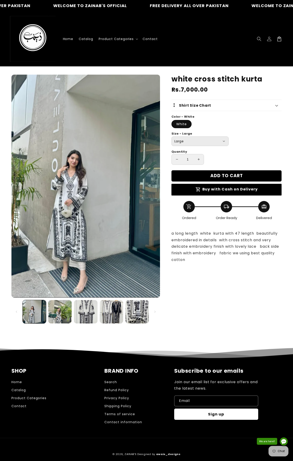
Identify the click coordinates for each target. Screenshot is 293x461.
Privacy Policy (116, 398)
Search (110, 382)
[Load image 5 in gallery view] (137, 311)
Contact (19, 406)
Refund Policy (116, 390)
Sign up (216, 414)
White (181, 124)
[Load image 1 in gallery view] (34, 311)
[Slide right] (155, 312)
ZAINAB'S (131, 454)
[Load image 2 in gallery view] (60, 311)
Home (16, 382)
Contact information (123, 422)
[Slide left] (16, 312)
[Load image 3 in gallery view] (85, 311)
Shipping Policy (117, 406)
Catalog (18, 390)
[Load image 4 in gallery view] (111, 311)
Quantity (179, 151)
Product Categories (28, 398)
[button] (259, 39)
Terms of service (119, 414)
